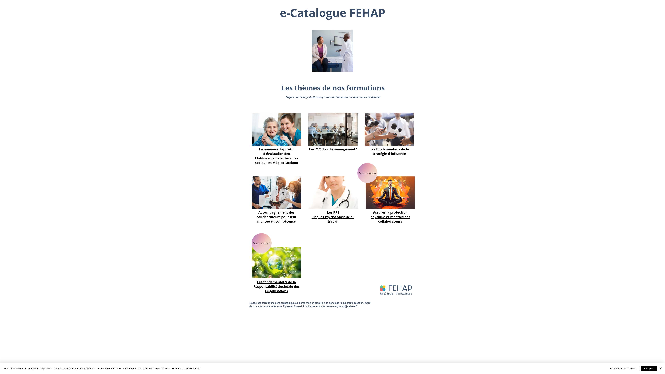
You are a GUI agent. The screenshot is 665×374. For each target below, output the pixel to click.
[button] (348, 68)
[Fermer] (661, 368)
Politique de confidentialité (186, 368)
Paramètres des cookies (623, 368)
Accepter (649, 368)
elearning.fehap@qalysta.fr (342, 306)
